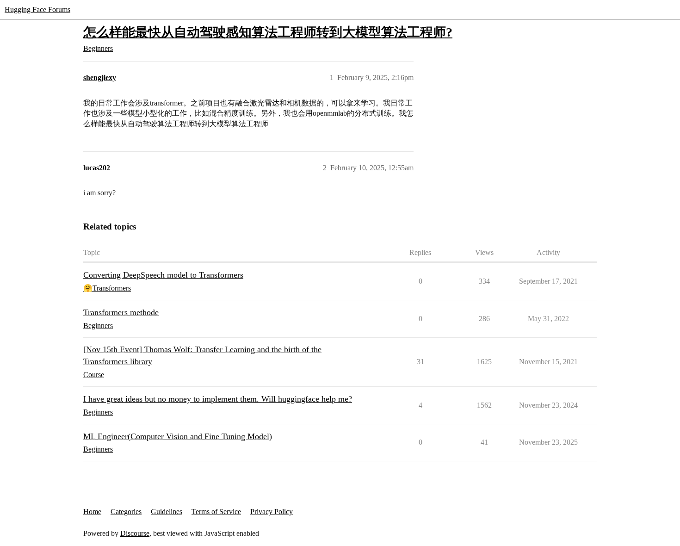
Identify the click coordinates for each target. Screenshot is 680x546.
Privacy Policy (271, 511)
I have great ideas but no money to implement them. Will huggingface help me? (217, 398)
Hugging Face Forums (37, 9)
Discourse (134, 533)
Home (92, 511)
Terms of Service (216, 511)
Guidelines (166, 511)
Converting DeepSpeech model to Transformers (163, 274)
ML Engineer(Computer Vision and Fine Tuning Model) (177, 436)
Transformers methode (121, 312)
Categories (126, 511)
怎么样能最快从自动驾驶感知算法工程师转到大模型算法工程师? (267, 32)
